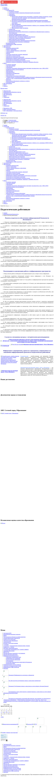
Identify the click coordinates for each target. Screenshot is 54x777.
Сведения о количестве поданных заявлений (17, 54)
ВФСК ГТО (6, 746)
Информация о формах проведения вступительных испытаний (21, 58)
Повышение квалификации (12, 73)
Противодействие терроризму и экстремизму (14, 747)
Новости (5, 86)
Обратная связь (7, 90)
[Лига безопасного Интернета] (37, 339)
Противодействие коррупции (10, 749)
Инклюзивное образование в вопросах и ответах (18, 81)
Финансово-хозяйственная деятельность (18, 35)
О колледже (6, 9)
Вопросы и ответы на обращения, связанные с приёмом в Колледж (22, 62)
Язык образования (16, 24)
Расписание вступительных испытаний (15, 59)
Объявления (6, 97)
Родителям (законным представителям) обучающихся (19, 756)
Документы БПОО (10, 65)
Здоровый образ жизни (8, 745)
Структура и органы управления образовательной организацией (24, 12)
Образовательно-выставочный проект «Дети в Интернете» (35, 367)
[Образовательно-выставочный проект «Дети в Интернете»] (37, 344)
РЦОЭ (4, 84)
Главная (5, 7)
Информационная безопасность (11, 750)
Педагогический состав (14, 30)
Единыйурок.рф (24, 356)
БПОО (5, 63)
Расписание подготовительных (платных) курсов (18, 60)
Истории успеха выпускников (10, 737)
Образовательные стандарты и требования (19, 41)
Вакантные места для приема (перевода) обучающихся (22, 36)
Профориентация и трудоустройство (15, 69)
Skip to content (4, 4)
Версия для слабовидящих (10, 2)
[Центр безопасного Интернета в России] (19, 339)
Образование (12, 15)
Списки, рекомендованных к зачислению (16, 50)
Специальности (10, 52)
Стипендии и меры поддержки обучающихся (20, 38)
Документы (12, 14)
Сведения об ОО (10, 10)
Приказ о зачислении (11, 49)
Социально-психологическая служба (12, 760)
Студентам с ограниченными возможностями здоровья (16, 740)
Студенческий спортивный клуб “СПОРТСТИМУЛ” (16, 744)
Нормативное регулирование (13, 752)
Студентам (6, 738)
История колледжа (10, 43)
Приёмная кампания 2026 (12, 48)
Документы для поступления (13, 55)
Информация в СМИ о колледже (14, 44)
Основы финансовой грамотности (11, 732)
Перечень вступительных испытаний (15, 57)
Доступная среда (10, 74)
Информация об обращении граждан (12, 92)
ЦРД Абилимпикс (7, 83)
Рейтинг (8, 53)
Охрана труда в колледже (9, 733)
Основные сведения (14, 11)
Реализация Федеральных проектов (11, 728)
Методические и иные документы (20, 28)
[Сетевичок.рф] (5, 345)
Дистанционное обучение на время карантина (14, 731)
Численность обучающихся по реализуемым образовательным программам (30, 20)
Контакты (8, 79)
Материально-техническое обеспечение (15, 76)
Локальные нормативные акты (13, 751)
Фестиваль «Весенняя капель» (10, 742)
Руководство (12, 29)
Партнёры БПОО (10, 72)
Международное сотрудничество (17, 39)
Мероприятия (9, 70)
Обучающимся (9, 755)
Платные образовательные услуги (17, 34)
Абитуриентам (6, 46)
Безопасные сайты (10, 757)
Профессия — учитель (8, 741)
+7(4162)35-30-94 (12, 120)
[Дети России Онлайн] (6, 344)
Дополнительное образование (10, 735)
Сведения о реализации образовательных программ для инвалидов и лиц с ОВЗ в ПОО (27, 68)
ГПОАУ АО (3, 115)
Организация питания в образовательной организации (22, 40)
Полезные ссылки (10, 82)
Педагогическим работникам (13, 754)
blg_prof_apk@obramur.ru (12, 121)
